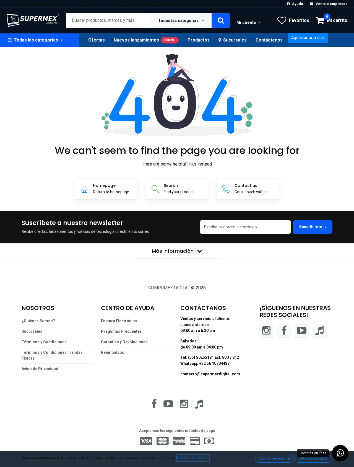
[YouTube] (301, 330)
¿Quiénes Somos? (38, 321)
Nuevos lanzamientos (145, 40)
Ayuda (297, 4)
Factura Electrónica (119, 321)
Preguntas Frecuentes (121, 331)
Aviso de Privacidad (40, 369)
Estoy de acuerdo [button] (313, 458)
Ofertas (96, 40)
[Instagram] (266, 330)
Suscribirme (311, 227)
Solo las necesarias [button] (274, 458)
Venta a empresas (331, 4)
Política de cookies (193, 457)
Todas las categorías (179, 20)
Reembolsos (112, 352)
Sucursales (235, 40)
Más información (173, 250)
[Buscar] (221, 20)
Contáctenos (269, 40)
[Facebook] (284, 330)
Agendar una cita (308, 37)
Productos (199, 40)
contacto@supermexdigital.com (210, 374)
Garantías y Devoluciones (124, 342)
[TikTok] (319, 330)
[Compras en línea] (340, 453)
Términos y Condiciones (44, 342)
